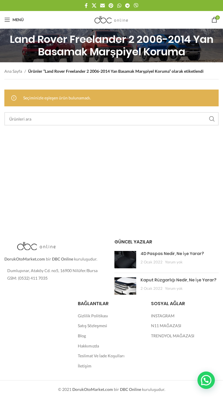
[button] (206, 380)
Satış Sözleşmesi (92, 325)
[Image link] (36, 245)
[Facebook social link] (86, 5)
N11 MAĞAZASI (166, 325)
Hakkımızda (88, 345)
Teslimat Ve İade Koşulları (101, 355)
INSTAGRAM (163, 315)
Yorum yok (174, 262)
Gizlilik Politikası (93, 315)
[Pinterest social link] (111, 5)
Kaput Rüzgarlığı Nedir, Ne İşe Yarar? (178, 280)
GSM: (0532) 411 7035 (27, 278)
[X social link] (94, 5)
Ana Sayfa (13, 71)
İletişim (84, 365)
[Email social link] (102, 5)
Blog (82, 335)
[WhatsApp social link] (119, 5)
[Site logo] (111, 19)
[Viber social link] (136, 5)
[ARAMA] (212, 118)
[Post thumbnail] (125, 259)
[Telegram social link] (127, 5)
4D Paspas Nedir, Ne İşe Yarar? (172, 253)
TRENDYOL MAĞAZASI (172, 335)
